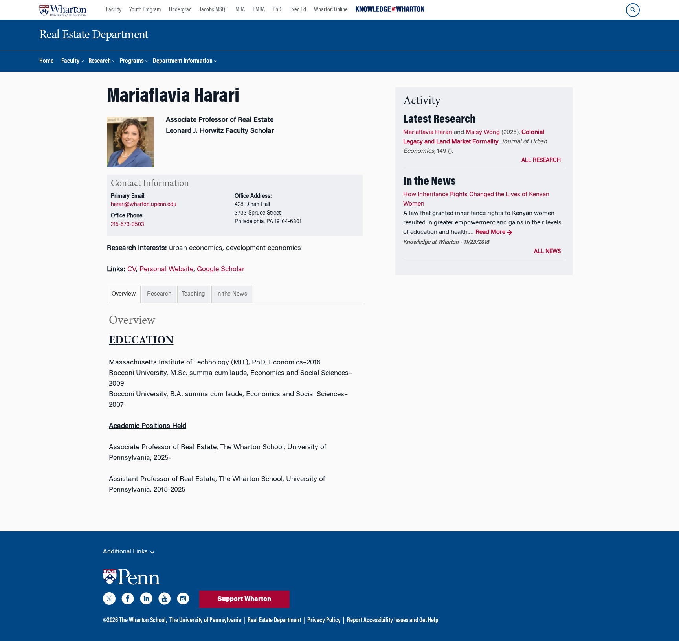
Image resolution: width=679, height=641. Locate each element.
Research (99, 61)
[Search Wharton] (633, 10)
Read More (490, 232)
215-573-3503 (127, 225)
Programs (132, 61)
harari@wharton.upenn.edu (143, 205)
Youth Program (145, 10)
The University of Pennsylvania (205, 620)
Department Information (183, 61)
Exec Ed (297, 10)
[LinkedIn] (146, 600)
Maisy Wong (483, 132)
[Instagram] (183, 600)
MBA (240, 10)
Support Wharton (244, 599)
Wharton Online (331, 10)
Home (46, 61)
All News (547, 252)
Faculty (113, 10)
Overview (124, 294)
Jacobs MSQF (214, 10)
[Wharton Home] (62, 10)
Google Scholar (220, 269)
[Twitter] (109, 600)
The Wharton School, (143, 620)
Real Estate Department (274, 620)
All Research (541, 160)
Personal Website (166, 269)
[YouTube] (164, 600)
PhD (277, 10)
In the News (231, 294)
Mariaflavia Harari (427, 132)
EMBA (259, 10)
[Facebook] (127, 600)
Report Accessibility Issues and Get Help (392, 620)
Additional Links (126, 552)
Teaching (193, 294)
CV (131, 269)
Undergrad (180, 10)
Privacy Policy (324, 620)
